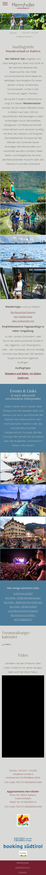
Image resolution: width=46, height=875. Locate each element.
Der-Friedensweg (23, 316)
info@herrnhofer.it (23, 774)
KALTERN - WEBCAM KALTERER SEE (23, 602)
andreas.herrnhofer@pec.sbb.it (23, 777)
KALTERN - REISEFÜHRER (23, 606)
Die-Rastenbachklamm (23, 312)
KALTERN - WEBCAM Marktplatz (23, 598)
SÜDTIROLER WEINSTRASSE (23, 611)
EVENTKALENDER (23, 593)
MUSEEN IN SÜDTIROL (23, 615)
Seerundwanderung (23, 321)
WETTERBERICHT (23, 619)
